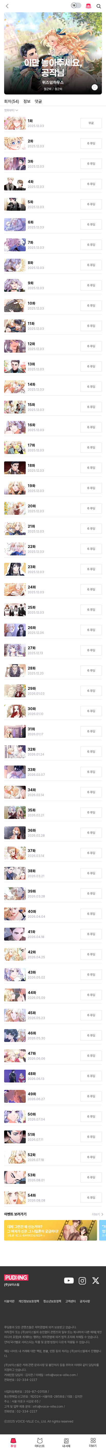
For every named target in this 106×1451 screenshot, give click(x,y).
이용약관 (9, 1301)
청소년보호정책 (52, 1301)
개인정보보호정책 (29, 1301)
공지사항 (85, 1301)
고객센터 (70, 1301)
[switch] (76, 5)
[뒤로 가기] (7, 6)
